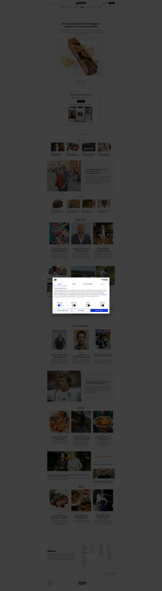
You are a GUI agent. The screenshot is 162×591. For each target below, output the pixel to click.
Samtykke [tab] (59, 284)
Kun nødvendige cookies (62, 310)
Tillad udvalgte (81, 310)
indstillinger (104, 294)
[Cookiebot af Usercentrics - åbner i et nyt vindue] (102, 280)
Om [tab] (102, 284)
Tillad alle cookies (99, 310)
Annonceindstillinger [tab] (88, 284)
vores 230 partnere (61, 290)
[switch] (74, 305)
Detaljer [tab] (74, 284)
